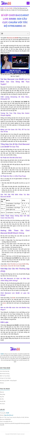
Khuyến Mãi (2, 401)
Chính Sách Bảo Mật (4, 371)
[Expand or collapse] (28, 33)
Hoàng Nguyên (24, 30)
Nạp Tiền (2, 396)
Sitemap (2, 382)
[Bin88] (6, 3)
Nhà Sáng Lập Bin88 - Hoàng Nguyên (8, 380)
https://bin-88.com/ (8, 415)
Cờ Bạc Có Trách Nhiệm (5, 378)
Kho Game (2, 403)
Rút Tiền (2, 399)
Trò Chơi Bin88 (8, 8)
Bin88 (2, 8)
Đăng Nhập (2, 394)
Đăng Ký (2, 392)
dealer (4, 303)
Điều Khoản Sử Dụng (4, 373)
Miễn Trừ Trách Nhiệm (5, 375)
